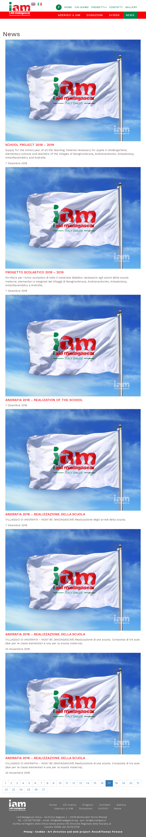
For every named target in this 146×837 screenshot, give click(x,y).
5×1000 (114, 15)
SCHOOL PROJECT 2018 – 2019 (29, 145)
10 (60, 783)
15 (95, 783)
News (130, 15)
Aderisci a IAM (63, 808)
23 (13, 789)
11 (67, 783)
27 (43, 789)
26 (36, 789)
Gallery (131, 7)
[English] (33, 3)
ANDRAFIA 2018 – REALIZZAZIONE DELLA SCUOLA (45, 514)
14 (87, 783)
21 (138, 783)
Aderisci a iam (69, 15)
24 (21, 789)
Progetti (98, 7)
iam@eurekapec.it (96, 820)
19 (123, 783)
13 (80, 783)
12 (73, 783)
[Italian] (40, 3)
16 (102, 783)
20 (130, 783)
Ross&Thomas (101, 831)
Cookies (40, 831)
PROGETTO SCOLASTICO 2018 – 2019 (34, 272)
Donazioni (95, 15)
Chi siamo (82, 7)
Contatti (116, 7)
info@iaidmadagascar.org (64, 820)
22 (6, 789)
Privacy (28, 831)
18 (116, 783)
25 (28, 789)
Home (68, 7)
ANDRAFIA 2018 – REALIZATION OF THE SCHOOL (44, 400)
